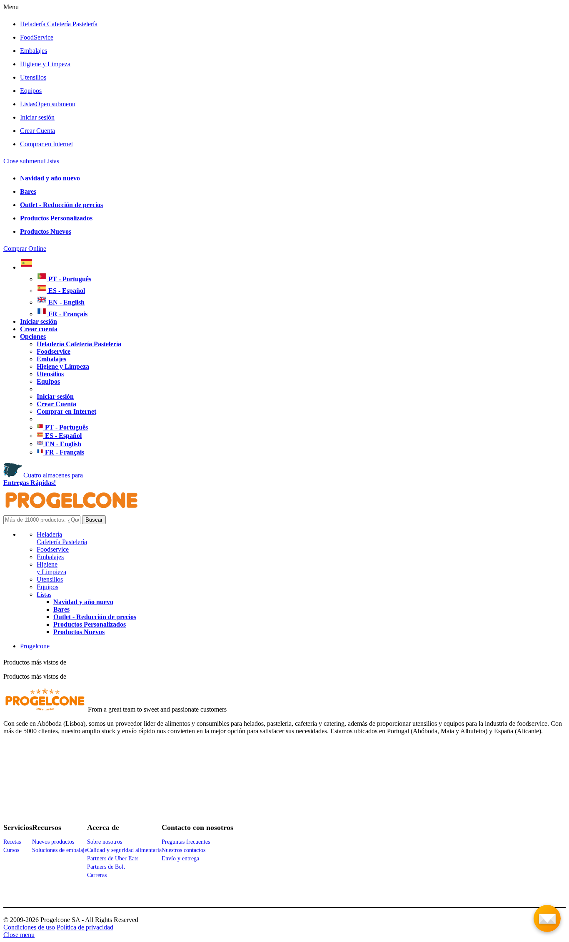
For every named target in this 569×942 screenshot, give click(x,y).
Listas (47, 103)
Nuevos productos (53, 842)
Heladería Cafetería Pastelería (58, 23)
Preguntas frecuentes (186, 842)
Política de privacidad (85, 927)
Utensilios (33, 77)
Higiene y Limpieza (51, 568)
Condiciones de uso (29, 927)
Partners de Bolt (106, 867)
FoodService (36, 37)
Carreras (97, 875)
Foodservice (53, 549)
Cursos (11, 850)
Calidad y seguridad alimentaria (124, 850)
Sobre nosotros (104, 842)
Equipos (31, 90)
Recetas (12, 842)
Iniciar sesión (37, 117)
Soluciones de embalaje (59, 850)
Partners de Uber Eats (112, 858)
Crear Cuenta (37, 130)
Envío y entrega (180, 858)
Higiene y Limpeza (45, 63)
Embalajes (33, 50)
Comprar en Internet (46, 143)
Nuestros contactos (183, 850)
